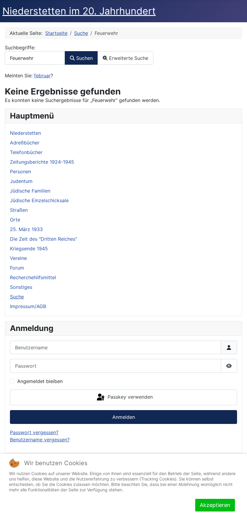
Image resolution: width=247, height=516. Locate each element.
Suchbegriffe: (20, 48)
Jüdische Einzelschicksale (39, 200)
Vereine (18, 258)
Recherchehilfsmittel (33, 277)
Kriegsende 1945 (29, 249)
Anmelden (123, 417)
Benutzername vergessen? (40, 440)
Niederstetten (25, 133)
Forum (17, 268)
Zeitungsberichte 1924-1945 (42, 162)
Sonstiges (21, 287)
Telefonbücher (26, 152)
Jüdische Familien (30, 191)
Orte (15, 220)
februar (42, 76)
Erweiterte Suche (128, 58)
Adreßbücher (24, 143)
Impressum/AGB (28, 306)
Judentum (21, 181)
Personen (20, 171)
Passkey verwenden (129, 397)
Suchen (84, 58)
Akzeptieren (215, 505)
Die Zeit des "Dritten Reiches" (43, 239)
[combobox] (35, 58)
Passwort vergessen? (34, 432)
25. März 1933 (26, 229)
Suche (17, 297)
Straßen (19, 210)
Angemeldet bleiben (40, 381)
